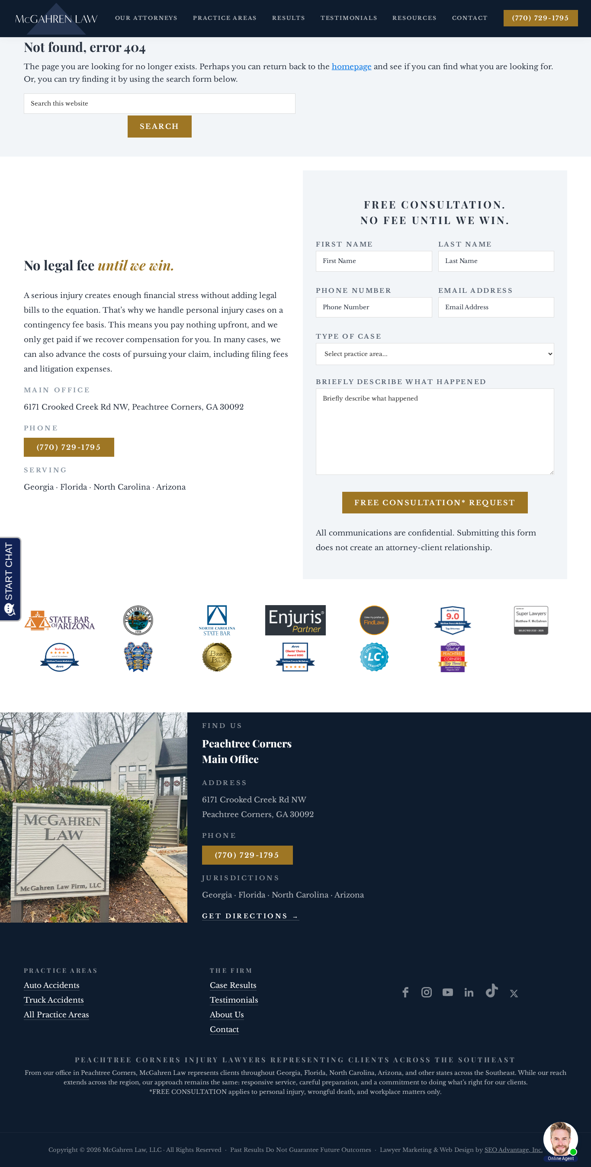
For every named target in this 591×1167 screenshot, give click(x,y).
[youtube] (449, 995)
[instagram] (427, 995)
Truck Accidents (54, 1000)
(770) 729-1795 (540, 18)
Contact (224, 1029)
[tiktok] (493, 995)
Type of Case (349, 336)
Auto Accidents (52, 985)
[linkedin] (470, 995)
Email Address (476, 291)
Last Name (465, 244)
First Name (344, 244)
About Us (227, 1015)
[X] (514, 995)
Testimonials (234, 1000)
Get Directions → (251, 916)
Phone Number (354, 291)
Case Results (233, 985)
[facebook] (406, 995)
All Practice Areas (56, 1015)
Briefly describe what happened (401, 382)
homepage (352, 66)
